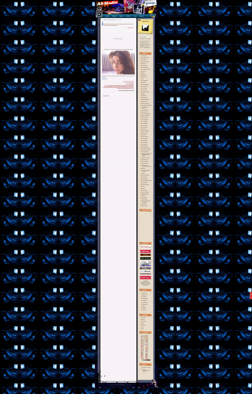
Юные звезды (144, 205)
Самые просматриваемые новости (146, 370)
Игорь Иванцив (145, 117)
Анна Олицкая (144, 86)
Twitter (144, 306)
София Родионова (145, 184)
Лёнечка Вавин (145, 142)
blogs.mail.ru (145, 294)
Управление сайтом (146, 367)
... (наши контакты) (147, 47)
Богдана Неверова (145, 91)
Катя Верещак (144, 121)
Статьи (143, 186)
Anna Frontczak (109, 86)
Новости (143, 168)
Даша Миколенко (145, 110)
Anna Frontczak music (124, 86)
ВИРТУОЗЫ (144, 95)
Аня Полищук (144, 88)
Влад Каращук (144, 97)
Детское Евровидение (146, 113)
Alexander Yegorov (145, 61)
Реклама (141, 16)
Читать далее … (105, 78)
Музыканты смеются (146, 157)
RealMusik (145, 300)
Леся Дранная (144, 144)
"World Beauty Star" (145, 57)
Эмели (132, 88)
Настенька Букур (145, 161)
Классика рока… (145, 132)
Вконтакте (145, 308)
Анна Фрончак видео (117, 87)
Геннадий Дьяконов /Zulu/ (147, 105)
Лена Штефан (144, 140)
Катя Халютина (145, 127)
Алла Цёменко (144, 80)
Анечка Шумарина (145, 84)
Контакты (128, 16)
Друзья (121, 16)
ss (133, 83)
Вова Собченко (145, 101)
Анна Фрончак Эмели (127, 88)
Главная (107, 16)
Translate (148, 38)
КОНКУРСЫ (144, 134)
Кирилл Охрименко (145, 130)
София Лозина (145, 182)
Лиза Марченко (145, 146)
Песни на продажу (145, 175)
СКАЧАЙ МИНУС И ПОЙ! (146, 180)
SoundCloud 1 (145, 302)
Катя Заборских (145, 123)
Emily (106, 87)
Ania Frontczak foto (124, 85)
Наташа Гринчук (145, 163)
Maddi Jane (144, 74)
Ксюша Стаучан (145, 136)
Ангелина (144, 82)
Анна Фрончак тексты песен (126, 87)
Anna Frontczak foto (116, 86)
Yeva (143, 78)
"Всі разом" (144, 59)
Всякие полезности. (145, 103)
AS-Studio (114, 16)
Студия (143, 188)
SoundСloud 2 (145, 304)
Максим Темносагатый (146, 149)
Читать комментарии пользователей (126, 90)
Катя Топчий (144, 125)
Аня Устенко (144, 90)
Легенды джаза (145, 138)
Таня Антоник (144, 190)
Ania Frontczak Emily (117, 85)
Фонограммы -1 (145, 298)
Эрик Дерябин (144, 198)
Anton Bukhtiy (144, 65)
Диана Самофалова (146, 115)
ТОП (143, 328)
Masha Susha (144, 76)
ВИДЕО (143, 93)
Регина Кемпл (144, 177)
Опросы (143, 173)
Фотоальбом (144, 197)
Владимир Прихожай (146, 99)
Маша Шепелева (145, 151)
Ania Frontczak (110, 85)
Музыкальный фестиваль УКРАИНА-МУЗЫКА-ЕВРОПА (147, 154)
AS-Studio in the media (146, 69)
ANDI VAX (144, 63)
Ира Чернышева (145, 119)
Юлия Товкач (144, 203)
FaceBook (144, 296)
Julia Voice (144, 71)
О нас (135, 16)
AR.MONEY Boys (145, 67)
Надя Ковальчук (145, 159)
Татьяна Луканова (145, 192)
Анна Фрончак (110, 87)
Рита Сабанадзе (145, 178)
